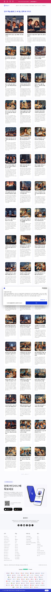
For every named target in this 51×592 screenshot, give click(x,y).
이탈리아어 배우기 (7, 541)
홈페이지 (17, 5)
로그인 (39, 5)
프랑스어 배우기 (6, 539)
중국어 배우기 (6, 552)
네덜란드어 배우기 (7, 545)
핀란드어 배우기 (6, 549)
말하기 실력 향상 (17, 555)
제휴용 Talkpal (28, 544)
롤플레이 (16, 539)
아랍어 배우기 (6, 550)
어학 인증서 (17, 552)
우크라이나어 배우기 (7, 544)
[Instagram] (19, 525)
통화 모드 (16, 545)
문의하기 (38, 542)
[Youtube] (24, 525)
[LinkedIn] (30, 525)
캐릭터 (16, 541)
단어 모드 (16, 549)
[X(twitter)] (32, 525)
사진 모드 (16, 544)
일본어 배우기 (6, 555)
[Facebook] (27, 525)
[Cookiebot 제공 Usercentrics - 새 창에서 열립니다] (42, 288)
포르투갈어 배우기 (7, 558)
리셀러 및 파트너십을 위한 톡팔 (31, 542)
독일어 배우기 (6, 542)
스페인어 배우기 (6, 537)
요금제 (38, 541)
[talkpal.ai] (7, 5)
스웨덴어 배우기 (6, 547)
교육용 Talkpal (31, 5)
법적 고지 (38, 555)
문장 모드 (16, 547)
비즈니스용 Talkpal (25, 5)
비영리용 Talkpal (28, 541)
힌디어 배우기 (6, 553)
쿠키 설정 (38, 547)
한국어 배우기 (6, 557)
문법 (15, 536)
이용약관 (38, 549)
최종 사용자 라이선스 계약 (41, 552)
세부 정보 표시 (42, 299)
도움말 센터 (39, 544)
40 (25, 474)
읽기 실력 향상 (17, 557)
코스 (15, 537)
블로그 (38, 537)
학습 (20, 5)
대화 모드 (16, 550)
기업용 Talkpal (28, 539)
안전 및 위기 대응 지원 (40, 550)
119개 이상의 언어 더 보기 (8, 560)
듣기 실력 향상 (17, 553)
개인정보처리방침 (40, 545)
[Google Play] (18, 509)
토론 (15, 542)
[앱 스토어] (8, 509)
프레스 (38, 539)
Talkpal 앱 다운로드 (9, 481)
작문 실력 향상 (17, 558)
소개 (37, 536)
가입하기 (36, 5)
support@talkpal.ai (34, 521)
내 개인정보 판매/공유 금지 (41, 553)
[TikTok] (21, 525)
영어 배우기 (6, 536)
